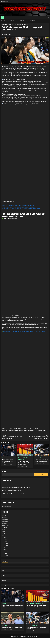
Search (5, 471)
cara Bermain (4, 24)
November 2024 (5, 545)
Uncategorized (25, 24)
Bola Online (26, 457)
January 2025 (4, 541)
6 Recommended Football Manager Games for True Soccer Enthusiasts (16, 497)
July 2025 (4, 529)
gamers (9, 24)
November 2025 (5, 521)
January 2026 (4, 517)
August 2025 (4, 527)
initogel (3, 570)
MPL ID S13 (14, 24)
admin (10, 34)
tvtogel (3, 575)
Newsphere (29, 636)
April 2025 (4, 535)
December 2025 (5, 519)
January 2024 (4, 553)
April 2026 (4, 515)
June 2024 (4, 547)
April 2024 (4, 549)
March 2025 (4, 537)
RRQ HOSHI (19, 24)
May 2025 (4, 533)
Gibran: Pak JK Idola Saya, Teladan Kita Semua (11, 490)
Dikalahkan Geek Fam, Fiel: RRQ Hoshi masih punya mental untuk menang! (18, 207)
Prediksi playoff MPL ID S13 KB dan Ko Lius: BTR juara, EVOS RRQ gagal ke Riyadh (21, 208)
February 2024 (5, 551)
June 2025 (4, 531)
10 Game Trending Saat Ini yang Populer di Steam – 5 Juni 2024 (12, 437)
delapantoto (4, 580)
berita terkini (21, 457)
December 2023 (5, 555)
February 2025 (5, 539)
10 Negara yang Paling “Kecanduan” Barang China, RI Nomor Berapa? (24, 463)
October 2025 (4, 523)
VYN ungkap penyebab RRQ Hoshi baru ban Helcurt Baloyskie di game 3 (18, 205)
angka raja (4, 585)
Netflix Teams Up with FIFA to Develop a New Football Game (41, 460)
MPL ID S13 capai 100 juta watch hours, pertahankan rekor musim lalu (38, 437)
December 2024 (5, 543)
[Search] (48, 17)
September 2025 (5, 525)
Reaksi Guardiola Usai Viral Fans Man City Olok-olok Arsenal (8, 461)
